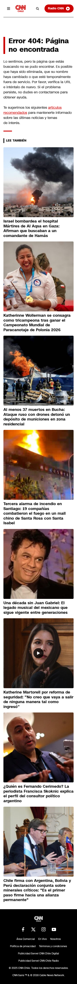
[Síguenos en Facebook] (23, 929)
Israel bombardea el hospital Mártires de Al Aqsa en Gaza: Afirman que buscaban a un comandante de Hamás (31, 228)
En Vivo (42, 939)
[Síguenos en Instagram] (43, 929)
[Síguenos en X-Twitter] (33, 929)
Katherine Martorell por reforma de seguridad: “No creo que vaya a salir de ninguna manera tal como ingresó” (38, 699)
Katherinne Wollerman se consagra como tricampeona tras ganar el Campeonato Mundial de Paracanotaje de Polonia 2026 (37, 323)
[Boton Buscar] (38, 8)
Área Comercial (25, 939)
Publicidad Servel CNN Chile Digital (38, 953)
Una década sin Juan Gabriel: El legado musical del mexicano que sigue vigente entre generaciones (35, 607)
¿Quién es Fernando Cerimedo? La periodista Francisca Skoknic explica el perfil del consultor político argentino (38, 794)
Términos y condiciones (53, 946)
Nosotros (55, 939)
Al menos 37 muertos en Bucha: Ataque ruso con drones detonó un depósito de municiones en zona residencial (36, 417)
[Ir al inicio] (20, 8)
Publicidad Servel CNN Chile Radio (38, 960)
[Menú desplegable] (8, 8)
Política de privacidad (23, 946)
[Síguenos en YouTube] (53, 929)
